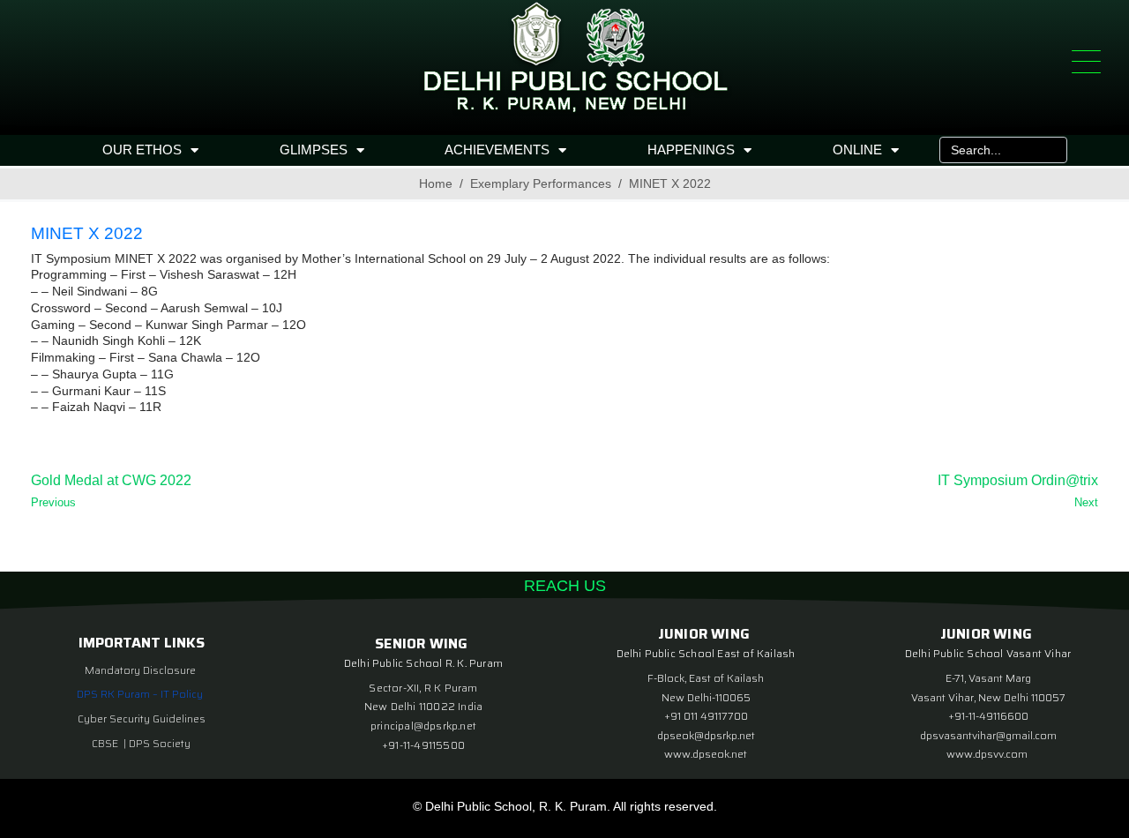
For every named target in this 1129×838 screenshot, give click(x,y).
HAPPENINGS (691, 149)
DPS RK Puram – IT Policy (140, 693)
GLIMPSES (314, 149)
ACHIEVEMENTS (497, 149)
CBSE (106, 743)
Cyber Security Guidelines (142, 718)
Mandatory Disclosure (140, 670)
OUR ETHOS (142, 149)
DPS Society (160, 743)
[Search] (1049, 150)
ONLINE (857, 149)
